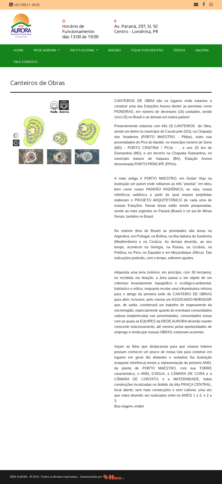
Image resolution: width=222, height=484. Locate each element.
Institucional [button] (82, 50)
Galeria (202, 50)
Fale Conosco (25, 61)
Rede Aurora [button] (45, 50)
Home (18, 50)
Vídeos (179, 50)
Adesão (114, 50)
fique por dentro (147, 50)
